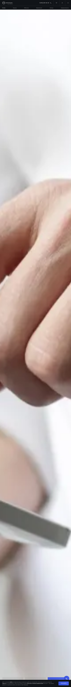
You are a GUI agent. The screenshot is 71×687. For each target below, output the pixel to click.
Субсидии (51, 7)
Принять (63, 683)
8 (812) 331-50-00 (44, 2)
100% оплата (26, 7)
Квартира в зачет (39, 7)
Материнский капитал (65, 7)
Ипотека (3, 7)
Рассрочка (15, 7)
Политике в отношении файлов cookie (35, 683)
